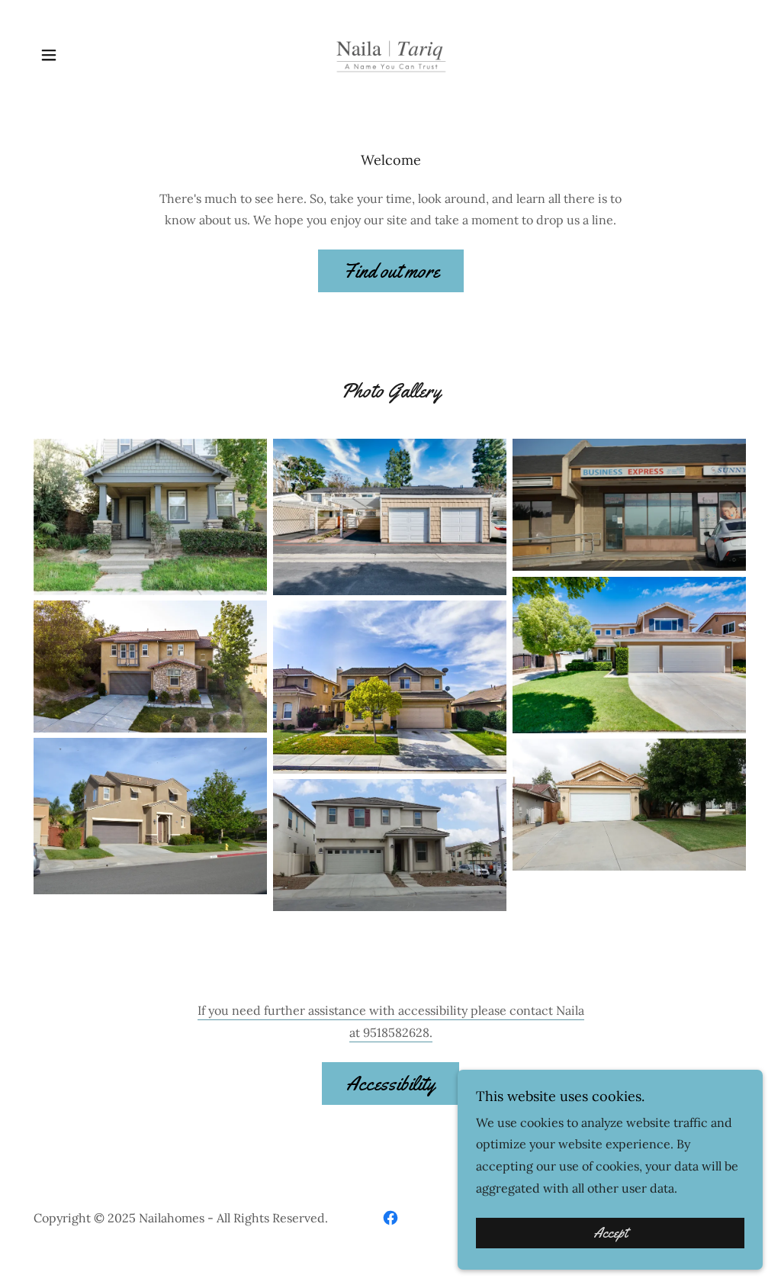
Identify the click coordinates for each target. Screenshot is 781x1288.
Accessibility (390, 1083)
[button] (49, 55)
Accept (610, 1233)
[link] (390, 53)
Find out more (390, 271)
